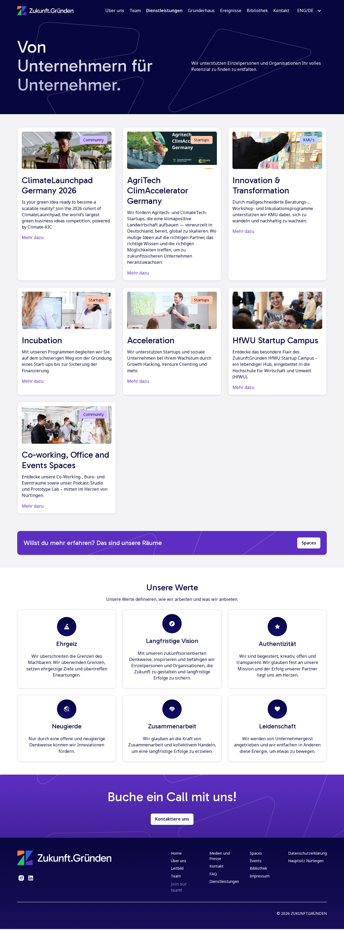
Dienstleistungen (164, 10)
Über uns (114, 10)
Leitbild (177, 868)
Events (255, 860)
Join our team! (179, 887)
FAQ (213, 873)
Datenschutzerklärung (307, 853)
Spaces (309, 543)
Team (135, 10)
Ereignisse (230, 10)
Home (176, 853)
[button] (309, 10)
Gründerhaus (201, 10)
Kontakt (281, 10)
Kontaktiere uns (172, 819)
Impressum (260, 876)
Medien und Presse (219, 856)
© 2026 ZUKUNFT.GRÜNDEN (302, 913)
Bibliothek (257, 10)
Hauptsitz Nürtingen (306, 860)
